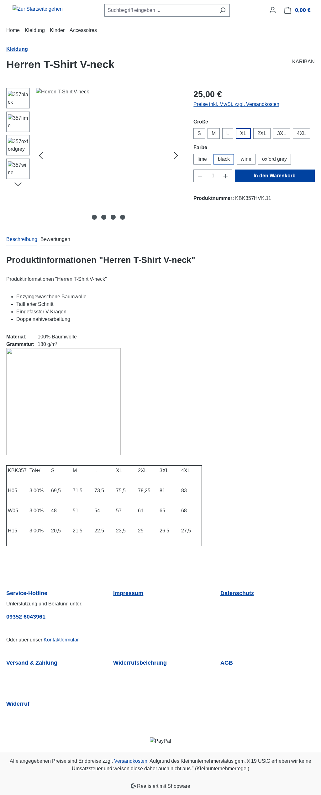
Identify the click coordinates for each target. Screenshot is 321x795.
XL (243, 133)
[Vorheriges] (40, 155)
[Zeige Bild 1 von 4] (94, 217)
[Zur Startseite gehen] (37, 9)
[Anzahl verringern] (200, 176)
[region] (93, 155)
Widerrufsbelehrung (140, 663)
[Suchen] (222, 10)
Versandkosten (130, 761)
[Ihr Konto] (272, 10)
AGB (226, 663)
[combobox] (159, 10)
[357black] (108, 155)
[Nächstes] (176, 155)
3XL (281, 133)
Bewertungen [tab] (55, 239)
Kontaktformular (61, 639)
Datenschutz (237, 593)
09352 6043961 (25, 617)
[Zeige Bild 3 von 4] (113, 217)
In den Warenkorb (275, 175)
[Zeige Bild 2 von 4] (103, 217)
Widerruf (17, 704)
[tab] (21, 239)
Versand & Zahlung (31, 663)
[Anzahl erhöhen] (225, 176)
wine (246, 159)
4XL (301, 133)
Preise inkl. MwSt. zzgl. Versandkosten (236, 104)
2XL (261, 133)
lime (202, 159)
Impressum (128, 593)
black (224, 159)
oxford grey (274, 159)
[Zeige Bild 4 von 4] (122, 217)
